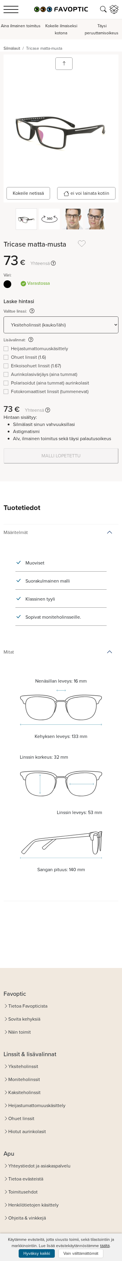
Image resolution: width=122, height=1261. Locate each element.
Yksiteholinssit (23, 1066)
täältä (105, 1246)
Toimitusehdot (23, 1191)
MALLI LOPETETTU (61, 455)
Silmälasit (12, 48)
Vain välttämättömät (80, 1253)
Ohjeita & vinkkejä (27, 1218)
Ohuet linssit (21, 1118)
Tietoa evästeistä (25, 1178)
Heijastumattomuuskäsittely (36, 1105)
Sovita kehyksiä (24, 1019)
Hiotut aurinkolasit (27, 1131)
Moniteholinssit (24, 1079)
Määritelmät (16, 532)
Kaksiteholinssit (24, 1092)
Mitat (9, 652)
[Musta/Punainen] (7, 284)
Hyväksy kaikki (36, 1253)
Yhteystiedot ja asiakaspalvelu (39, 1165)
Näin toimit (19, 1032)
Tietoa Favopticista (27, 1006)
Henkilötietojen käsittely (33, 1205)
